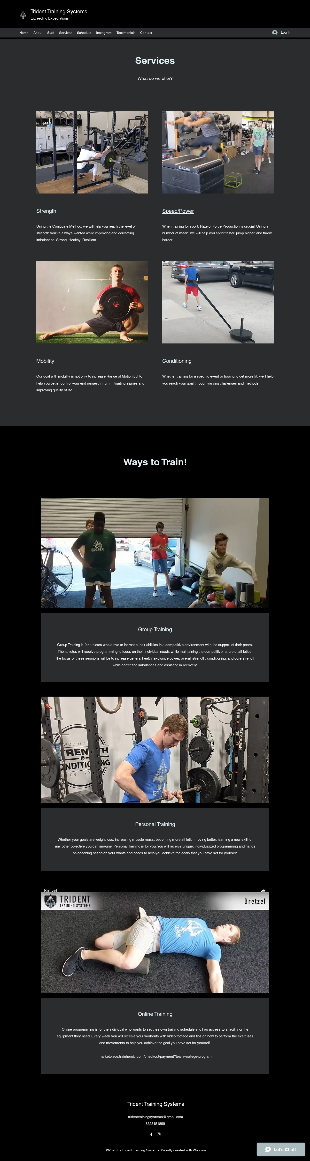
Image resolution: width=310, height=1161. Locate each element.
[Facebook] (151, 1134)
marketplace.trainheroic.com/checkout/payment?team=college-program (155, 1056)
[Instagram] (158, 1134)
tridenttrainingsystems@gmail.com (155, 1117)
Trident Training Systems (59, 11)
